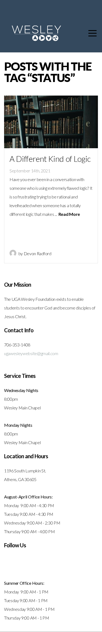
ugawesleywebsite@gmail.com (31, 353)
